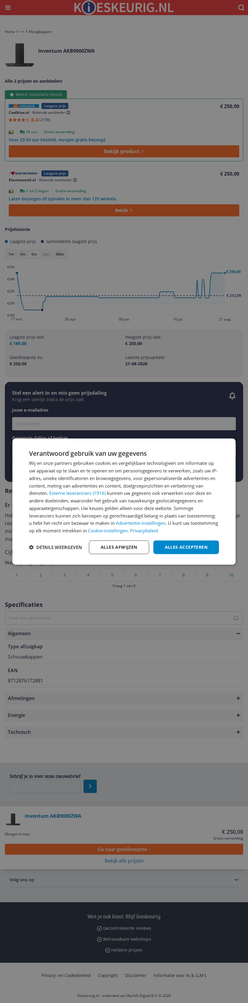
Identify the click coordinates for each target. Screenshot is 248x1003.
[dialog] (124, 502)
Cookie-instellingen (108, 531)
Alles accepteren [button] (186, 547)
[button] (55, 547)
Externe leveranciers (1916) (77, 493)
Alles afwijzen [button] (119, 547)
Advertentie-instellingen (140, 523)
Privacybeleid (144, 531)
